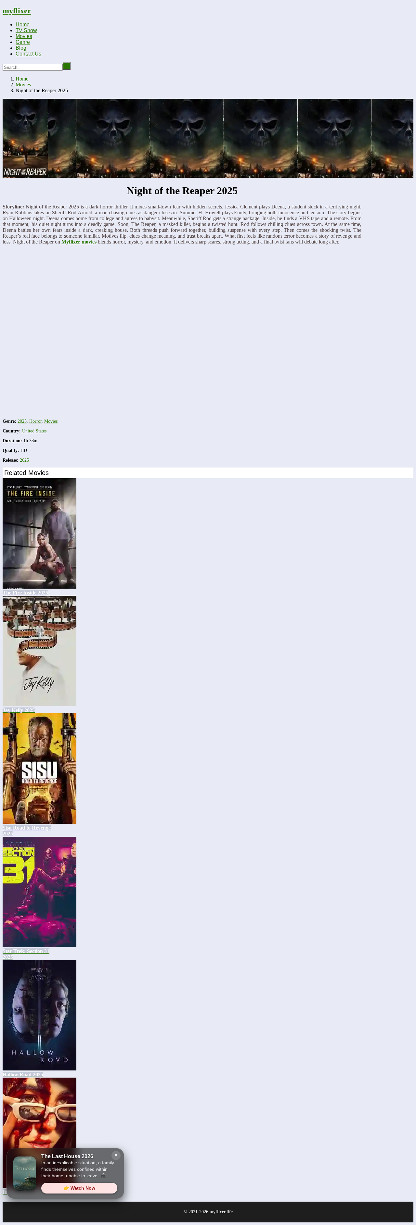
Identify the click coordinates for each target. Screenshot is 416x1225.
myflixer (17, 10)
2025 (22, 421)
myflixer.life (221, 1211)
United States (34, 431)
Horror (35, 421)
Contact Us (28, 53)
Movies (24, 36)
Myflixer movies (79, 241)
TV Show (26, 30)
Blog (21, 48)
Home (23, 24)
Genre (23, 42)
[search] (67, 66)
